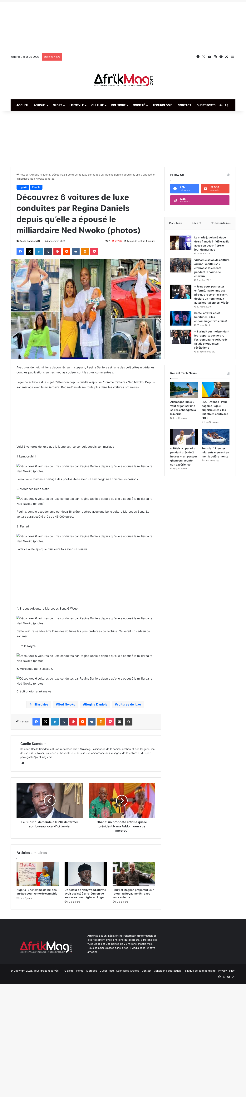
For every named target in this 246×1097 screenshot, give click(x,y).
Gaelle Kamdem (28, 241)
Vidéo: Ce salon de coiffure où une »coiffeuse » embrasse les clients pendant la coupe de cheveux (211, 268)
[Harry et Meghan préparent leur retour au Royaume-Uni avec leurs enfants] (134, 874)
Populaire (175, 223)
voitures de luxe (129, 704)
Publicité (68, 970)
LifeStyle (77, 105)
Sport (57, 105)
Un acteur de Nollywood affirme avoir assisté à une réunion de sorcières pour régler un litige (85, 893)
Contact (184, 105)
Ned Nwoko (66, 704)
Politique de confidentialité (200, 970)
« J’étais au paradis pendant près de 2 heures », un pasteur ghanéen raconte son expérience (183, 456)
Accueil (22, 105)
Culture (97, 105)
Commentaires (221, 223)
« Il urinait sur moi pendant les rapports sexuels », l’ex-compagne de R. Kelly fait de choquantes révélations (211, 339)
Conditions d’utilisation (167, 970)
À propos (91, 970)
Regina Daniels (96, 704)
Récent (196, 223)
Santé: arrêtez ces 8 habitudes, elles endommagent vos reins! (210, 317)
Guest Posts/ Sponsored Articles (119, 970)
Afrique (40, 105)
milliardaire (40, 704)
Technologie (162, 105)
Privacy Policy (226, 970)
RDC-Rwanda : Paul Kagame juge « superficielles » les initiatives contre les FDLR (215, 410)
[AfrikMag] (123, 80)
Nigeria (45, 174)
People (36, 187)
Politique (118, 105)
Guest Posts (206, 105)
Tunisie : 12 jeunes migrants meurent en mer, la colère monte (215, 452)
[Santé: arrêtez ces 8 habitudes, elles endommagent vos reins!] (180, 318)
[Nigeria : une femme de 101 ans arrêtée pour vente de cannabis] (38, 874)
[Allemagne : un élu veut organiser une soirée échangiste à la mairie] (184, 390)
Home (79, 970)
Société (139, 105)
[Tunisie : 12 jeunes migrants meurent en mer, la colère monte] (215, 437)
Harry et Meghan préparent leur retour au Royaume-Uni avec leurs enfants (133, 893)
